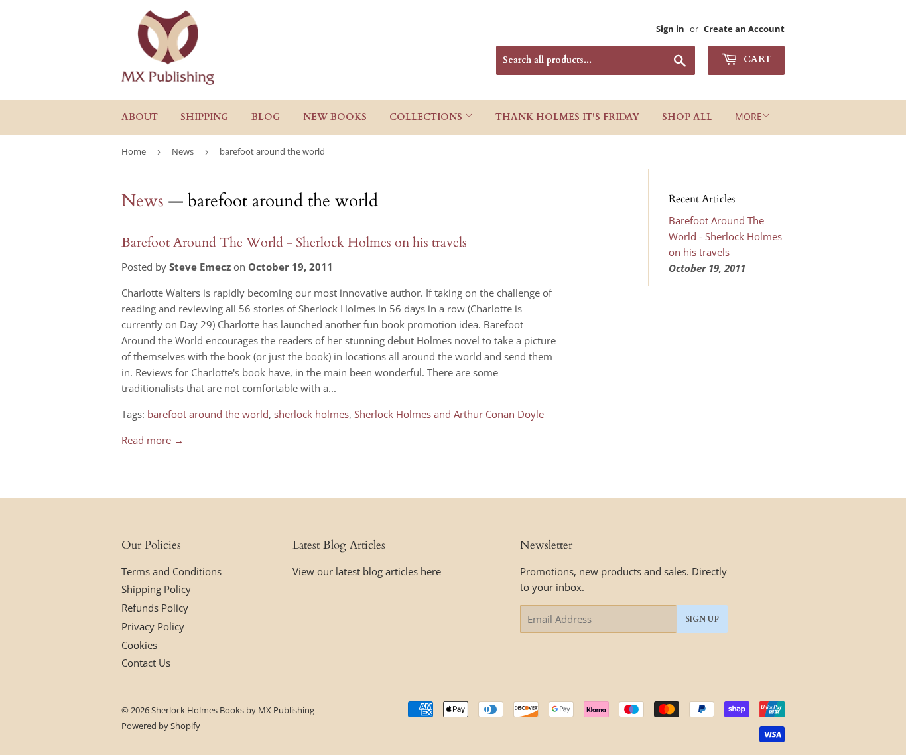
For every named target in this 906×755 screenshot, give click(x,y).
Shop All (687, 117)
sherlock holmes (311, 414)
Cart (756, 59)
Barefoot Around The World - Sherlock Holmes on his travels (294, 242)
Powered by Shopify (160, 726)
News (183, 151)
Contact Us (145, 662)
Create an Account (744, 28)
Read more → (152, 439)
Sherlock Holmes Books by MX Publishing (232, 710)
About (139, 117)
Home (133, 151)
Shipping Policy (156, 589)
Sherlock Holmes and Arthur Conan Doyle (449, 414)
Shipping (204, 117)
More (748, 116)
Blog (266, 117)
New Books (335, 117)
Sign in (670, 28)
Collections (427, 117)
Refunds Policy (154, 607)
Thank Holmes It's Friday (567, 117)
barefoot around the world (208, 414)
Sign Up (702, 619)
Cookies (139, 645)
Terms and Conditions (171, 571)
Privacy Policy (152, 626)
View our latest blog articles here (366, 571)
